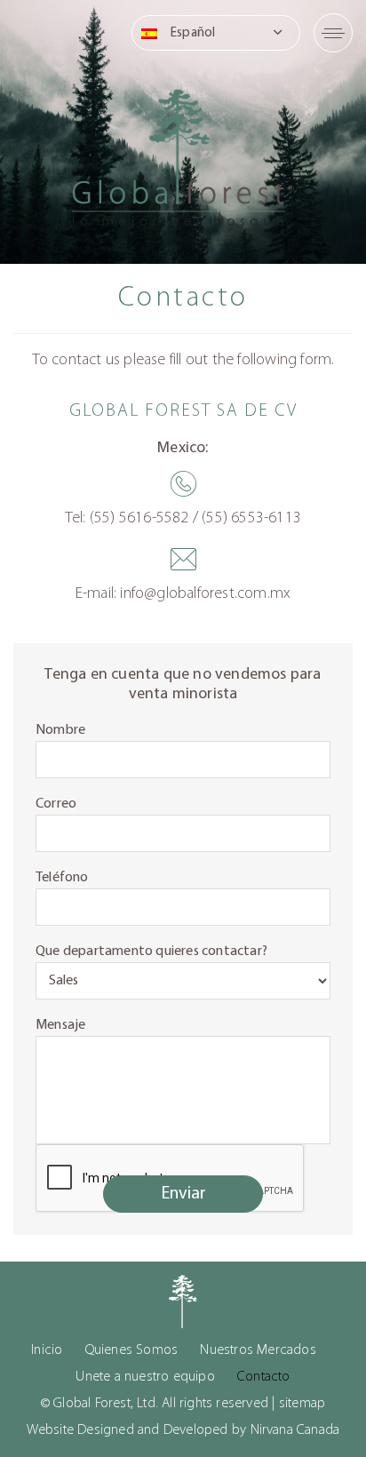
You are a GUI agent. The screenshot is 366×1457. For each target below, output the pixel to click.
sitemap (302, 1404)
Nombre (60, 730)
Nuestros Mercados (257, 1350)
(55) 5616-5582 (139, 518)
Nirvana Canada (295, 1430)
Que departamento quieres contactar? (151, 951)
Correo (56, 804)
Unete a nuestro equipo (145, 1377)
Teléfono (62, 878)
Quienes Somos (132, 1350)
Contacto (263, 1377)
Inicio (46, 1350)
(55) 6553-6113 (251, 518)
